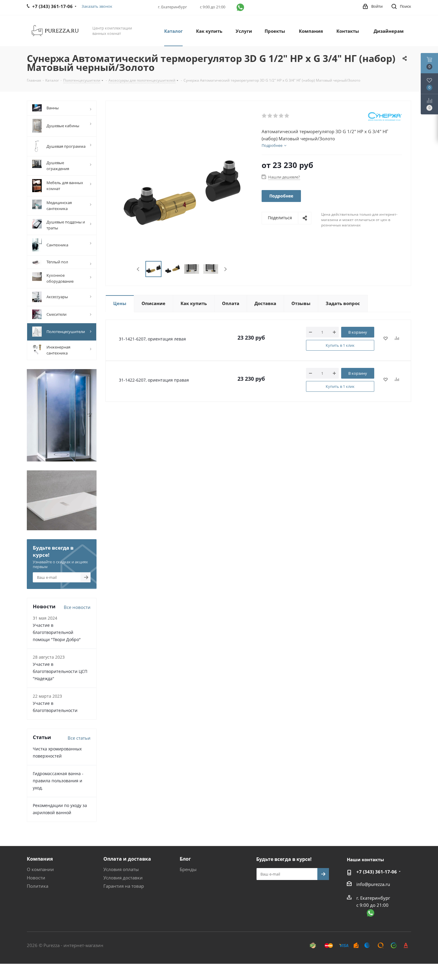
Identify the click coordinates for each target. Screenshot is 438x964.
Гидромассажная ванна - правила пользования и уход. (58, 781)
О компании (40, 869)
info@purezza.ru (373, 884)
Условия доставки (123, 878)
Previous (138, 269)
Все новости (77, 607)
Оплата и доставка (127, 859)
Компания (40, 859)
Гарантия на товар (123, 886)
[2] (270, 115)
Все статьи (79, 738)
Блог (185, 859)
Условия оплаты (121, 869)
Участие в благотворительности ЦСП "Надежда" (60, 671)
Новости (36, 878)
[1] (264, 115)
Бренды (188, 869)
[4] (281, 115)
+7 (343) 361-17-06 (376, 872)
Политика (37, 886)
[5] (287, 115)
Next (225, 269)
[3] (276, 115)
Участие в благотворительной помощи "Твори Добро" (57, 632)
